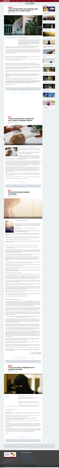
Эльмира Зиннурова (15, 12)
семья (39, 307)
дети (35, 42)
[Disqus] (23, 103)
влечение (9, 237)
